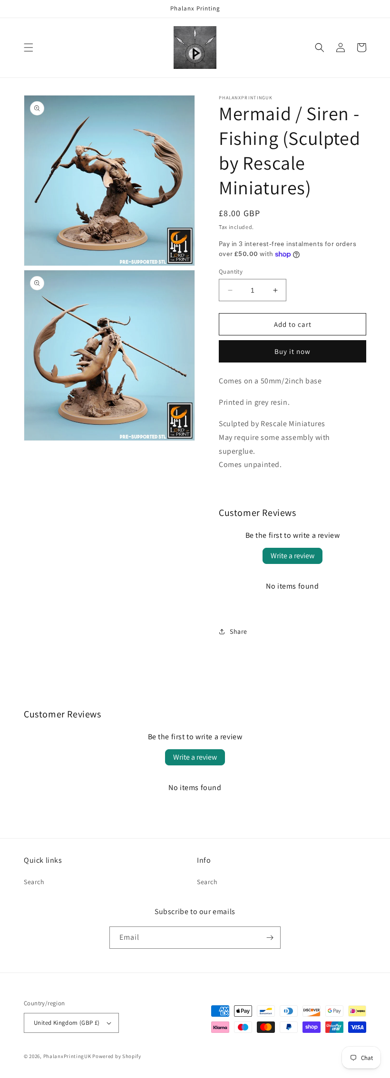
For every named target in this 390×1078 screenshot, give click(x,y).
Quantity (231, 271)
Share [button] (238, 631)
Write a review (292, 556)
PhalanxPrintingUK (67, 1056)
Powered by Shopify (116, 1056)
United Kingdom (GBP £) (67, 1023)
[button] (28, 47)
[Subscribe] (269, 937)
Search (34, 882)
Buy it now (292, 351)
